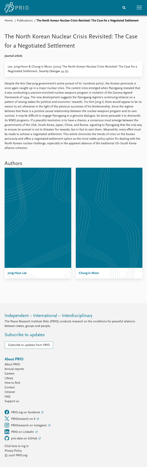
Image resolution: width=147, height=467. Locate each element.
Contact (10, 387)
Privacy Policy (13, 450)
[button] (139, 7)
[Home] (16, 7)
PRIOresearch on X (23, 419)
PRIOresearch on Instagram (29, 425)
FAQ (7, 396)
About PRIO (12, 364)
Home (9, 20)
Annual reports (14, 369)
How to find (12, 382)
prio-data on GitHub (24, 438)
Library (9, 378)
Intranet (10, 392)
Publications (25, 20)
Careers (9, 373)
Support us (12, 401)
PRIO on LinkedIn (23, 432)
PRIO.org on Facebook (26, 412)
